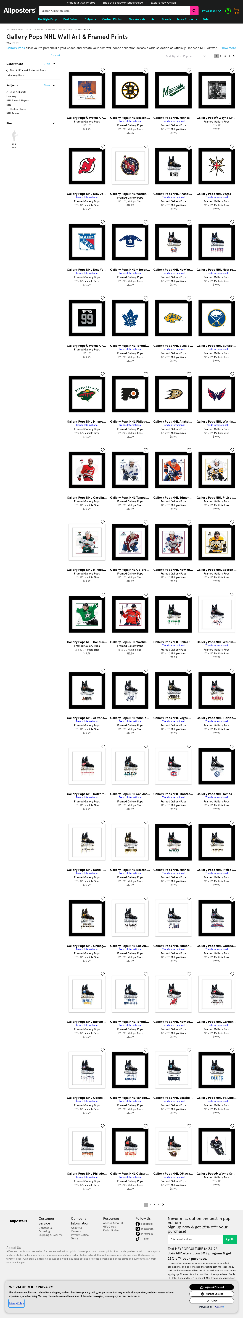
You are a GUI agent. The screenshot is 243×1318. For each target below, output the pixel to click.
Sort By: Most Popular (179, 56)
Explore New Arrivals (163, 2)
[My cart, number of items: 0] (236, 11)
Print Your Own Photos (81, 2)
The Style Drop (47, 19)
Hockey (41, 29)
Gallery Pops (85, 29)
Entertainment (15, 29)
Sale (205, 19)
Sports (30, 29)
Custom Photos (112, 19)
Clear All (55, 55)
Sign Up (230, 1239)
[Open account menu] (219, 10)
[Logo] (20, 10)
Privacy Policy (16, 1303)
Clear (47, 85)
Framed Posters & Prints (61, 29)
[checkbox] (14, 139)
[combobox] (114, 10)
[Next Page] (233, 56)
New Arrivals (137, 19)
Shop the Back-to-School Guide (123, 2)
